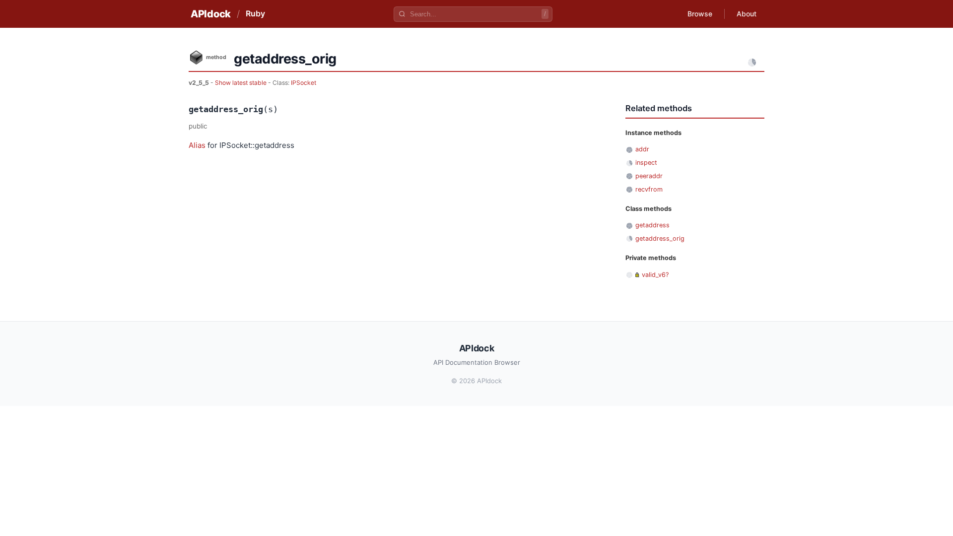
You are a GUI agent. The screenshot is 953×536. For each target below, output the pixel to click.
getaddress (652, 225)
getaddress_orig (659, 238)
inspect (646, 162)
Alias (197, 145)
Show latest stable (241, 82)
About (746, 13)
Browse (699, 13)
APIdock (211, 14)
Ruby (255, 13)
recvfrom (649, 189)
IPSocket (303, 82)
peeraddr (649, 176)
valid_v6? (655, 274)
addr (642, 149)
